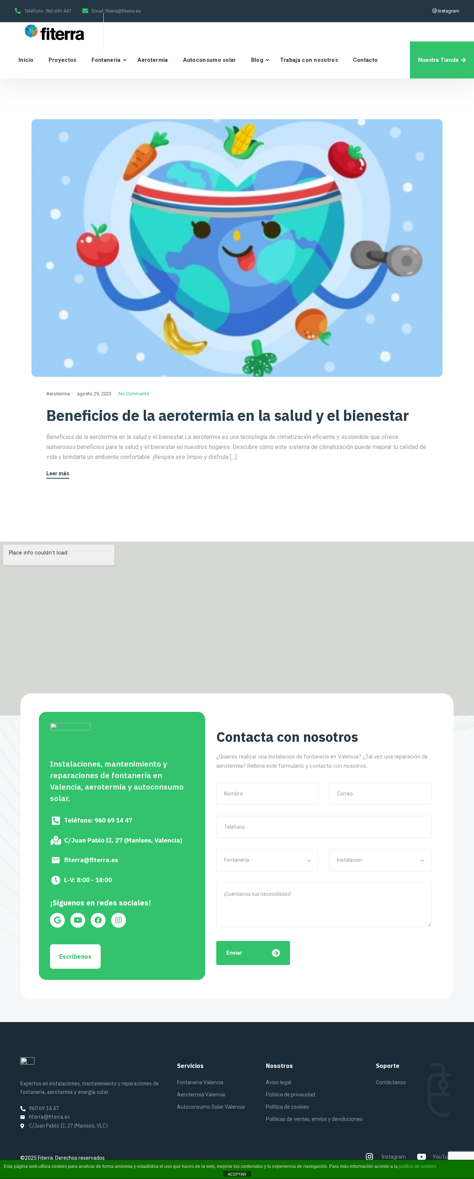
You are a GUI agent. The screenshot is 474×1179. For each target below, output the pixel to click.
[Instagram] (118, 920)
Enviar (234, 952)
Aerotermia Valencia (201, 1095)
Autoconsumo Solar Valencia (211, 1107)
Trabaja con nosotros (309, 60)
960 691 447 (58, 11)
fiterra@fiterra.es (123, 11)
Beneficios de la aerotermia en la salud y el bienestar (227, 415)
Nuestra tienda (438, 60)
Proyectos (63, 60)
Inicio (26, 60)
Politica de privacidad (290, 1095)
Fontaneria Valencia (200, 1082)
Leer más (57, 473)
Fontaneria (106, 60)
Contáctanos (391, 1082)
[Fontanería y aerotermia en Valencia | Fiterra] (54, 31)
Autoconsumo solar (209, 60)
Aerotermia (152, 60)
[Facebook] (98, 920)
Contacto (365, 60)
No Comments (133, 393)
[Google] (57, 920)
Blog (257, 60)
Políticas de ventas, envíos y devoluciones (314, 1119)
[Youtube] (77, 920)
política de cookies (417, 1166)
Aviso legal (278, 1082)
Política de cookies (287, 1107)
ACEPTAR (237, 1174)
